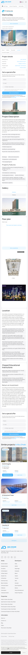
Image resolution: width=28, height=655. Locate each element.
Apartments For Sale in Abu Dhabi (8, 601)
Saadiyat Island (4, 566)
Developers (18, 560)
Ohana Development (19, 590)
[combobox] (4, 86)
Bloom (16, 573)
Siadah (16, 575)
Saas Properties (18, 585)
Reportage (17, 568)
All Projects (14, 540)
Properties (4, 596)
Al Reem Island (4, 573)
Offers (2, 625)
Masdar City (3, 575)
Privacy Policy (17, 96)
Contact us (3, 620)
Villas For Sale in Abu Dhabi (6, 599)
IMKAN (16, 566)
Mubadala (17, 571)
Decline (24, 652)
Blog (2, 623)
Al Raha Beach (4, 571)
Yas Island (3, 568)
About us (3, 618)
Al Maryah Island (4, 585)
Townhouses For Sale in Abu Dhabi (8, 609)
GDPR (8, 648)
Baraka (16, 588)
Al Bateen (3, 588)
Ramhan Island (4, 563)
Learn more (19, 475)
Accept (10, 652)
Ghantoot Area (4, 580)
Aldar (16, 563)
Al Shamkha (3, 578)
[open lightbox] (14, 206)
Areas (2, 560)
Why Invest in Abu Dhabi (6, 627)
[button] (21, 2)
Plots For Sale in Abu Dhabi (6, 604)
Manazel (16, 583)
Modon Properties (18, 592)
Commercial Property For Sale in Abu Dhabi (10, 611)
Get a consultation (14, 23)
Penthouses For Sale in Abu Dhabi (8, 606)
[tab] (14, 192)
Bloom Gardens (4, 583)
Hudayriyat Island (5, 592)
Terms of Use (13, 97)
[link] (14, 462)
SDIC (16, 580)
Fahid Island (3, 590)
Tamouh (16, 578)
